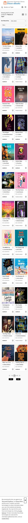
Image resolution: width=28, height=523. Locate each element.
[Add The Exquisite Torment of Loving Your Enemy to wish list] (26, 226)
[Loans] (22, 7)
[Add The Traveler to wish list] (26, 312)
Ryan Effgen (6, 163)
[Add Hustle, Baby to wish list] (26, 168)
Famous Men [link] (19, 46)
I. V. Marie (19, 134)
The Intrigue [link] (6, 132)
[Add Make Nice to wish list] (13, 168)
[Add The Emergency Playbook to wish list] (13, 82)
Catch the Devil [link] (19, 103)
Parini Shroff (6, 278)
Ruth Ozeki (19, 249)
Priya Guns (19, 163)
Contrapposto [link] (6, 305)
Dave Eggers (6, 307)
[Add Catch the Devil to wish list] (26, 111)
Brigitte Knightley (20, 220)
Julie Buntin (19, 48)
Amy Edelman (7, 76)
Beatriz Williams (7, 364)
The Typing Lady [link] (20, 247)
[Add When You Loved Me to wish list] (13, 369)
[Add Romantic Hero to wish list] (13, 111)
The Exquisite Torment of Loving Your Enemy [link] (20, 218)
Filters (3, 25)
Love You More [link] (6, 218)
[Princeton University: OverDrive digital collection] (14, 3)
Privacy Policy (19, 501)
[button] (23, 15)
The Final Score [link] (19, 190)
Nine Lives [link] (18, 334)
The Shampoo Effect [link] (20, 276)
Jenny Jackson (20, 278)
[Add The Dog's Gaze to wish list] (13, 341)
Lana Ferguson (20, 192)
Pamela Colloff (20, 105)
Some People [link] (6, 276)
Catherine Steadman (21, 335)
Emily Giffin (6, 220)
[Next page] (20, 376)
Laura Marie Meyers (8, 249)
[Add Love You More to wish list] (13, 226)
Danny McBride (20, 364)
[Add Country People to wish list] (13, 197)
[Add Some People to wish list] (13, 283)
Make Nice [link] (5, 161)
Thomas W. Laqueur (8, 335)
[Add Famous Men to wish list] (26, 53)
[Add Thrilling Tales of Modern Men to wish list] (26, 369)
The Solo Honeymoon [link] (7, 46)
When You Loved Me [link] (7, 362)
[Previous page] (9, 376)
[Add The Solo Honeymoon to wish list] (13, 53)
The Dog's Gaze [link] (7, 334)
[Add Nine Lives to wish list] (26, 341)
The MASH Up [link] (6, 247)
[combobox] (10, 7)
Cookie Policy (5, 518)
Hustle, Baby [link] (19, 161)
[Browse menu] (25, 7)
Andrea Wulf (19, 307)
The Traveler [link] (19, 305)
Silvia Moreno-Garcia (8, 134)
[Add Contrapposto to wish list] (13, 312)
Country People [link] (6, 190)
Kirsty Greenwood (7, 105)
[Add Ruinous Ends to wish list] (26, 139)
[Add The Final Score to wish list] (26, 197)
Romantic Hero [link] (6, 103)
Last (18, 379)
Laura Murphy (7, 48)
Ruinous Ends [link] (19, 132)
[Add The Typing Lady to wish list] (26, 254)
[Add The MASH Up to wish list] (13, 254)
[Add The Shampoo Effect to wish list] (26, 283)
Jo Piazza (19, 76)
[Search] (2, 7)
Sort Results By (5, 20)
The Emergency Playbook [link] (7, 75)
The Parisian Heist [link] (20, 75)
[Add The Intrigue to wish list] (13, 139)
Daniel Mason (7, 192)
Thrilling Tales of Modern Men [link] (20, 362)
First (11, 379)
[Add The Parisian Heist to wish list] (26, 82)
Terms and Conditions (7, 501)
